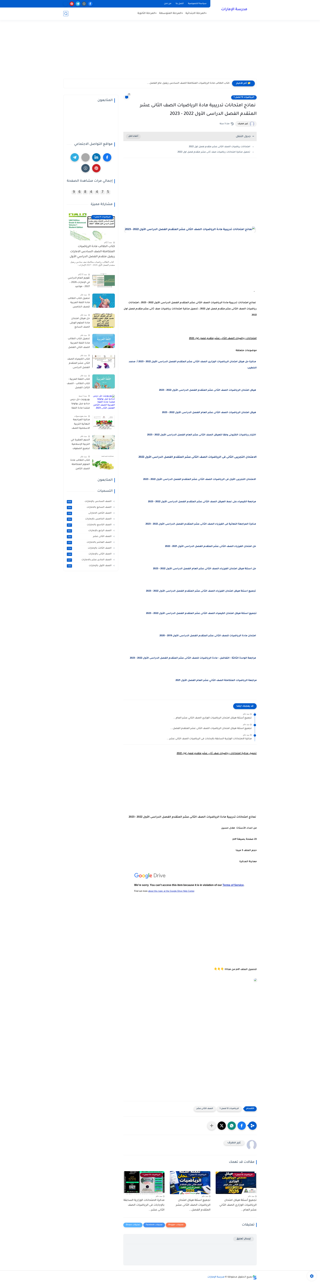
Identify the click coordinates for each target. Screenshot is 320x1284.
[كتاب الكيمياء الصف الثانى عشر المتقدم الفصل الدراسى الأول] (103, 361)
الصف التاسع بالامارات (90, 525)
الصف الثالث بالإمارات (90, 548)
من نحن (167, 4)
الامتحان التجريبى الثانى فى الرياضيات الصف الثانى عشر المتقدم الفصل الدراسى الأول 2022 (197, 457)
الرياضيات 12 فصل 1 (244, 97)
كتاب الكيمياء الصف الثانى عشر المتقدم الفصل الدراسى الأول (78, 364)
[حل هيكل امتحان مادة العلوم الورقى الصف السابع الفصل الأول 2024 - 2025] (103, 321)
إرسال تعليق (243, 1239)
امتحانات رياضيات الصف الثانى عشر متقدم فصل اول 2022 (219, 147)
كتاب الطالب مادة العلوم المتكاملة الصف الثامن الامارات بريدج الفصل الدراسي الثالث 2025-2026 (80, 465)
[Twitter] (85, 157)
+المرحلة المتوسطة (171, 13)
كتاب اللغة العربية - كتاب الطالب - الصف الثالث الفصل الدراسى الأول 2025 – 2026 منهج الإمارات (78, 384)
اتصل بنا (180, 4)
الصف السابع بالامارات (90, 507)
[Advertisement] (160, 53)
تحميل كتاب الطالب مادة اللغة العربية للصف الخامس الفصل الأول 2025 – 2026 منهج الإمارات (79, 303)
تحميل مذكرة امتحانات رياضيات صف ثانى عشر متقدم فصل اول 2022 (214, 152)
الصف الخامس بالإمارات (90, 519)
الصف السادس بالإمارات (90, 501)
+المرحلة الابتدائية (196, 13)
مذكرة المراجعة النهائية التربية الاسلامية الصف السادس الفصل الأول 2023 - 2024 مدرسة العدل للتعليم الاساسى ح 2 (79, 425)
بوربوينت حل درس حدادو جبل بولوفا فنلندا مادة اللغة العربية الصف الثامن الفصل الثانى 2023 (78, 404)
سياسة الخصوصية (197, 4)
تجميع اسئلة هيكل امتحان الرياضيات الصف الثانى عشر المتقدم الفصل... (211, 728)
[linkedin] (96, 157)
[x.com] (65, 4)
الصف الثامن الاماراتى (90, 513)
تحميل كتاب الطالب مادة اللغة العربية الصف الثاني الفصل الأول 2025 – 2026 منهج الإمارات (79, 344)
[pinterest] (72, 4)
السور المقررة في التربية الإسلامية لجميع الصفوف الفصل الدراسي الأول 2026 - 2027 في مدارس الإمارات (78, 445)
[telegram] (78, 4)
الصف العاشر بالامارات (90, 542)
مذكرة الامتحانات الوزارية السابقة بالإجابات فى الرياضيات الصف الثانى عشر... (209, 739)
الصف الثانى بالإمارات (90, 554)
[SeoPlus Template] (255, 1277)
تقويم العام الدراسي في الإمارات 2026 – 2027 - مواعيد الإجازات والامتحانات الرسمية (79, 283)
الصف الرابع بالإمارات (90, 530)
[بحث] (65, 13)
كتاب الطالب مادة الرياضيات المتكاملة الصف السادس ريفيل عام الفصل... (188, 83)
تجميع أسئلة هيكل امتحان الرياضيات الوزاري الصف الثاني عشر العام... (212, 718)
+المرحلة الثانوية (147, 13)
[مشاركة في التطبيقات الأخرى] (212, 1125)
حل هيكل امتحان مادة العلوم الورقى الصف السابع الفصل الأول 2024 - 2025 (79, 323)
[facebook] (90, 4)
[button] (242, 1125)
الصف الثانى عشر (204, 1109)
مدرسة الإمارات (234, 10)
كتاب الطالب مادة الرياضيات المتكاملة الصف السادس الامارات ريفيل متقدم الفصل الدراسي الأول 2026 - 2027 (92, 252)
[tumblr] (84, 4)
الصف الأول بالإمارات (90, 565)
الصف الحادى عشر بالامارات (90, 560)
